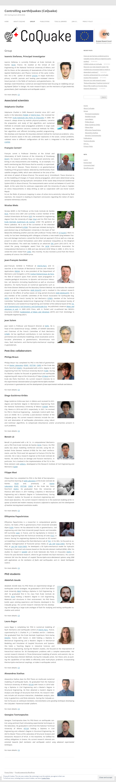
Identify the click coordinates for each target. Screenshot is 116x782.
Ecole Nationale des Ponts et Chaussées (28, 118)
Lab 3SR (52, 544)
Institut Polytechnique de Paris (42, 274)
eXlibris (23, 464)
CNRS (29, 252)
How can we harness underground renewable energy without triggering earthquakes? (97, 58)
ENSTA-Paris (42, 266)
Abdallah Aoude (90, 116)
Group (32, 21)
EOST (7, 159)
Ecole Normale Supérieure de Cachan (20, 222)
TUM (46, 371)
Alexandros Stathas (91, 133)
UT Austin (62, 233)
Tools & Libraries (60, 21)
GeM (15, 467)
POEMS (25, 115)
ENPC (47, 326)
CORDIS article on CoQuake (93, 64)
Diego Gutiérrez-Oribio (92, 125)
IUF (30, 216)
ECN (13, 65)
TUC (52, 536)
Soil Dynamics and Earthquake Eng (33, 306)
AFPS (7, 298)
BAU (19, 591)
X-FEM (25, 227)
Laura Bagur (89, 119)
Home (7, 21)
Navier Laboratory (16, 365)
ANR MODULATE (62, 293)
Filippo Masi (89, 127)
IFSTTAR (33, 365)
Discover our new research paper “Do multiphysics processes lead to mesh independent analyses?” (97, 69)
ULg (34, 219)
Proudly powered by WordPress (25, 772)
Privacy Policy (88, 21)
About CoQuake (19, 21)
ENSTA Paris (35, 115)
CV (19, 95)
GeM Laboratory (30, 481)
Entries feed (88, 163)
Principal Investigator (92, 114)
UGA (17, 533)
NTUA (31, 684)
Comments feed (89, 165)
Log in (86, 160)
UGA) (11, 527)
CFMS (50, 298)
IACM (47, 246)
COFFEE (7, 142)
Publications (45, 21)
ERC (52, 243)
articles (35, 76)
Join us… (75, 21)
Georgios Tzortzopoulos (93, 135)
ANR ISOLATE (36, 290)
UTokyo (45, 376)
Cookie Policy (45, 778)
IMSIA (17, 271)
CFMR (7, 334)
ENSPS (7, 638)
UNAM (45, 407)
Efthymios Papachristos (93, 130)
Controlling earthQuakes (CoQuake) (31, 11)
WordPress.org (89, 168)
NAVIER (24, 552)
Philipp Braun (89, 122)
